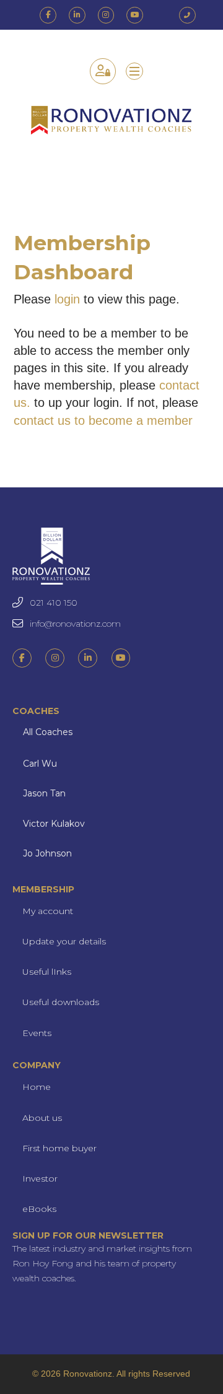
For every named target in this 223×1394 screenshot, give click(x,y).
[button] (134, 71)
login (67, 299)
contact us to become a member (103, 420)
